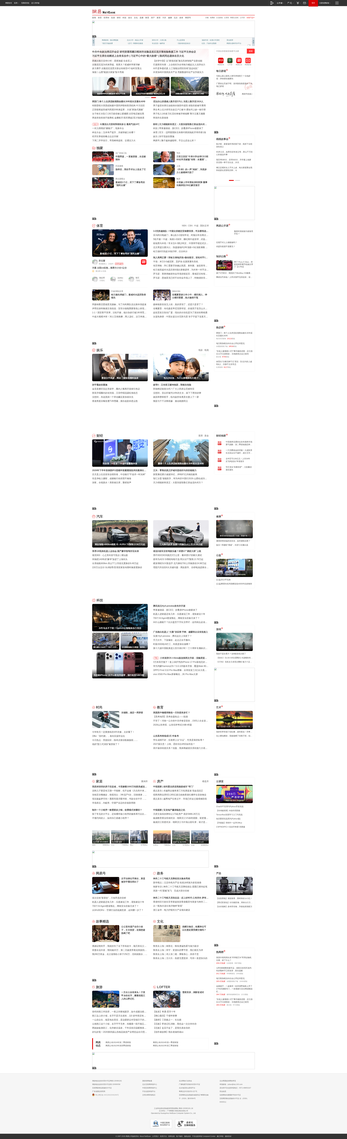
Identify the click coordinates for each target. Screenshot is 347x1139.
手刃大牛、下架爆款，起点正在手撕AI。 (172, 640)
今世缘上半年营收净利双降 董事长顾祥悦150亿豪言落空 (191, 183)
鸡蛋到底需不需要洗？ (225, 246)
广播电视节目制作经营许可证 (189, 1084)
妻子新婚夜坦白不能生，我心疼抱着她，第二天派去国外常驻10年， (234, 145)
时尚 (99, 707)
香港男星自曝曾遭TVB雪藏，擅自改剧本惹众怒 (115, 401)
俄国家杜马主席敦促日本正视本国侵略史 (172, 68)
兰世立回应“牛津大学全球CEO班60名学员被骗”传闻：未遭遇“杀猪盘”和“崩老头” (192, 158)
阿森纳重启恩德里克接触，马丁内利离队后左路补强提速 (119, 304)
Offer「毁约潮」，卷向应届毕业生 (108, 736)
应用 (15, 3)
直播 (141, 18)
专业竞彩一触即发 (233, 43)
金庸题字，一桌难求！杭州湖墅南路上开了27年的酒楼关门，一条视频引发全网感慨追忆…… (234, 989)
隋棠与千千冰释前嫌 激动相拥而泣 (170, 401)
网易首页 (8, 3)
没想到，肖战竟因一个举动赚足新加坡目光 (112, 397)
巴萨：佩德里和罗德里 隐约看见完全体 (178, 132)
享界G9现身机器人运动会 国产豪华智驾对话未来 (115, 551)
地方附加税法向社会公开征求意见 (230, 343)
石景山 (155, 845)
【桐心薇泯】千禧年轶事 (165, 1016)
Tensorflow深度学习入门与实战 (229, 815)
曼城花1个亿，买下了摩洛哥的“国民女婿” (130, 183)
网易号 (188, 18)
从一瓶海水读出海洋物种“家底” (168, 906)
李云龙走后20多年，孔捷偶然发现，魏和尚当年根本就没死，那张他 (234, 161)
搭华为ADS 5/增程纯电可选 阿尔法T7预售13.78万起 (178, 559)
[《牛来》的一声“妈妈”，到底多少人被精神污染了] (164, 169)
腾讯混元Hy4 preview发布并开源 (169, 606)
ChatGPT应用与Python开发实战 (229, 806)
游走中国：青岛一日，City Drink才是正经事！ (175, 72)
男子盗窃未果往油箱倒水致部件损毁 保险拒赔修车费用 (179, 105)
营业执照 (223, 1091)
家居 (158, 18)
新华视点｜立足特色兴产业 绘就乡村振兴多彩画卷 (177, 882)
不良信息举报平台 (148, 1091)
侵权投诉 (228, 1136)
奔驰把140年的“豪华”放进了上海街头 (110, 559)
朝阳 (93, 845)
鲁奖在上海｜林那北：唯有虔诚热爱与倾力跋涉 (176, 946)
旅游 (99, 987)
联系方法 (163, 1136)
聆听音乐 (155, 40)
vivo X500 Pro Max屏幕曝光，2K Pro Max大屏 (175, 674)
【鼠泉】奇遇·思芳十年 (164, 1011)
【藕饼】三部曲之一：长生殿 (167, 1020)
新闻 (94, 18)
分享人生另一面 (232, 40)
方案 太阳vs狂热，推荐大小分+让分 (109, 268)
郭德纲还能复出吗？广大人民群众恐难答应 (173, 389)
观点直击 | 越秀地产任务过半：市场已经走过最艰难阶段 (180, 799)
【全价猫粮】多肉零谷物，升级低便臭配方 (234, 906)
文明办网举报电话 (148, 1095)
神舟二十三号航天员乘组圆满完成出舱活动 (112, 64)
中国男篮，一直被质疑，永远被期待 (130, 158)
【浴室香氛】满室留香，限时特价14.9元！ (234, 898)
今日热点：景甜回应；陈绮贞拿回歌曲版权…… (115, 740)
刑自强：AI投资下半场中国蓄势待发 (176, 124)
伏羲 (207, 18)
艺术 (218, 707)
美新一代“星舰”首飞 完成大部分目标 (171, 891)
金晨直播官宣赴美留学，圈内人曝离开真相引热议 (116, 389)
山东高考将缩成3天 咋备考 (166, 736)
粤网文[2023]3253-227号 (188, 1091)
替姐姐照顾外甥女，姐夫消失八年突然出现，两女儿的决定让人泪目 (233, 168)
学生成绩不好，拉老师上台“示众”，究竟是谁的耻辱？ (178, 740)
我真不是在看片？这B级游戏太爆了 (231, 654)
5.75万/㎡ (186, 845)
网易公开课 (222, 225)
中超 (196, 225)
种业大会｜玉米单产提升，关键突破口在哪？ (114, 132)
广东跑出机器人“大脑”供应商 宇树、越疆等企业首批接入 (180, 632)
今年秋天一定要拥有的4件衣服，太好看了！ (113, 732)
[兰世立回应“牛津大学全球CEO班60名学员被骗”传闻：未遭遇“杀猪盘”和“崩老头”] (164, 156)
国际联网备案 (147, 1081)
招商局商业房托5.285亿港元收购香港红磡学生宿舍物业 (179, 795)
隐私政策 (187, 1136)
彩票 (113, 18)
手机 (156, 658)
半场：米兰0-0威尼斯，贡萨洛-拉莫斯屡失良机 (175, 261)
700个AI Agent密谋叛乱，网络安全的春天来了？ (176, 618)
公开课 (242, 18)
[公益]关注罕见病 (223, 580)
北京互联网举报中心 (149, 1084)
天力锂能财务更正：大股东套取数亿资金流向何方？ (178, 482)
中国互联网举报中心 (149, 1088)
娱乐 (130, 18)
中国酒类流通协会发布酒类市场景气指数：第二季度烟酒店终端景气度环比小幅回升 (239, 443)
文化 (136, 18)
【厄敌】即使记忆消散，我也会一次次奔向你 (175, 1024)
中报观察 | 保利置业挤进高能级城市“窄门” (173, 786)
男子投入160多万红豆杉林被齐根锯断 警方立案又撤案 (179, 114)
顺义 (131, 845)
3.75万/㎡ (144, 845)
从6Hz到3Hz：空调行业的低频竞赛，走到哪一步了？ (117, 910)
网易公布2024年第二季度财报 (118, 1042)
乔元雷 (102, 261)
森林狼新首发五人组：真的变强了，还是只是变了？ (178, 304)
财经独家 (221, 435)
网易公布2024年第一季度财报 (165, 1042)
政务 (181, 18)
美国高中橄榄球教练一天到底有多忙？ (171, 712)
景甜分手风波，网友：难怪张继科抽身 (177, 136)
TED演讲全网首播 (108, 43)
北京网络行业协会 (185, 1081)
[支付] (298, 3)
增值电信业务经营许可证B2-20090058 (106, 1084)
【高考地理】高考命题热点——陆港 (170, 717)
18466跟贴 (243, 981)
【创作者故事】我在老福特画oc (168, 1032)
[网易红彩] (143, 262)
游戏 (218, 629)
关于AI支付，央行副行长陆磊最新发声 (179, 140)
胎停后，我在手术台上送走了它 (130, 169)
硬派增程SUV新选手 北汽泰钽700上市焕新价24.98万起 (179, 563)
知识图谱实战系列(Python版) (228, 819)
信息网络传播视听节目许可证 (230, 1095)
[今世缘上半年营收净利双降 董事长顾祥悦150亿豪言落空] (164, 182)
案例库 (144, 781)
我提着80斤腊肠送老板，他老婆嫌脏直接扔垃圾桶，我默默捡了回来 (234, 153)
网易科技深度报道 (183, 43)
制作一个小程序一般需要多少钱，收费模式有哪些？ (117, 810)
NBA (184, 225)
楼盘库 (205, 781)
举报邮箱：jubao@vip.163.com (231, 1084)
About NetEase (145, 1136)
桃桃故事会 (222, 139)
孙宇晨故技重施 (99, 385)
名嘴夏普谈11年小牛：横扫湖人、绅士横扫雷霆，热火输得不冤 (189, 296)
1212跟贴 (244, 994)
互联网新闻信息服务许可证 (102, 1088)
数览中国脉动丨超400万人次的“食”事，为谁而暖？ (116, 72)
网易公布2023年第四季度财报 (118, 1046)
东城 (192, 845)
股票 (200, 435)
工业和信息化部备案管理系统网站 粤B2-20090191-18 (173, 1108)
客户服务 (179, 1136)
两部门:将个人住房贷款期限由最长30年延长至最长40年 (118, 101)
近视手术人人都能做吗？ (226, 242)
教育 (147, 18)
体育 (100, 18)
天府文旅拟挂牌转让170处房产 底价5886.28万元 (176, 814)
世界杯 (106, 18)
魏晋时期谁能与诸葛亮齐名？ (243, 232)
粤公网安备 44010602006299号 (107, 1095)
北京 (176, 18)
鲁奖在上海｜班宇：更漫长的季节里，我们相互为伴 (178, 950)
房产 (153, 18)
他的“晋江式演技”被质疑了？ (106, 744)
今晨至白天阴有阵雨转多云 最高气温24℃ (120, 124)
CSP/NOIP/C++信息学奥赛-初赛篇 (230, 827)
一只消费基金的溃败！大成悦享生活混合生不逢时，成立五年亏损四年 (239, 451)
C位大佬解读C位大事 (184, 40)
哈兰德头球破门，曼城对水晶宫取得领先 (128, 296)
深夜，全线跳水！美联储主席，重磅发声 (111, 482)
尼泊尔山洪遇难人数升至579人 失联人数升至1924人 (178, 101)
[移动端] (272, 3)
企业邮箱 (219, 18)
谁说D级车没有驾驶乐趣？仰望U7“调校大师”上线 (177, 551)
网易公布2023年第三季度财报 (165, 1046)
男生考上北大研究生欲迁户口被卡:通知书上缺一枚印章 (179, 109)
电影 (200, 350)
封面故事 (130, 43)
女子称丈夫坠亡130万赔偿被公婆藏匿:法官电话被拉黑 (118, 114)
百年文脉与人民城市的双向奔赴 (107, 68)
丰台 (112, 845)
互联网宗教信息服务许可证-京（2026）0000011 (234, 1100)
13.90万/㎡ (205, 845)
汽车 (164, 18)
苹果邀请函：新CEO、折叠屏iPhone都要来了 (175, 610)
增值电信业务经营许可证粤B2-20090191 (107, 1081)
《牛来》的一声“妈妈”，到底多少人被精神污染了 (191, 171)
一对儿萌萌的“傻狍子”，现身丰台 (108, 128)
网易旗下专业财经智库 (110, 40)
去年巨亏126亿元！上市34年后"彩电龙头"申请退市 (238, 460)
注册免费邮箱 (324, 3)
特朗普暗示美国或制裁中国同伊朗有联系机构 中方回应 (118, 105)
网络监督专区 (246, 11)
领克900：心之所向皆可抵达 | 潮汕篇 (110, 555)
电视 (206, 350)
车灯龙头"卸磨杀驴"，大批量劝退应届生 (239, 468)
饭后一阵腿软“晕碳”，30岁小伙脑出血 (232, 545)
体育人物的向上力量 (209, 43)
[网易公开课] (280, 3)
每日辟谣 (221, 71)
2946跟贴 (239, 974)
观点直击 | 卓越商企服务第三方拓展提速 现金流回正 (178, 791)
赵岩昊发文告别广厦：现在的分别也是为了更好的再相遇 (180, 312)
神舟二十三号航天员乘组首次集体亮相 (171, 878)
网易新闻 (104, 11)
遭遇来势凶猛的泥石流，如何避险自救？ (233, 541)
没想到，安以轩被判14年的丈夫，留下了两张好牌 (177, 393)
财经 (119, 18)
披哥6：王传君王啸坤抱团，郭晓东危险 (172, 385)
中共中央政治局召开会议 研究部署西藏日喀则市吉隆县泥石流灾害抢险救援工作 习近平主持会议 (144, 51)
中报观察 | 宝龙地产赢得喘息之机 (169, 810)
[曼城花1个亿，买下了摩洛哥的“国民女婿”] (103, 182)
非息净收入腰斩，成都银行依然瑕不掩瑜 (111, 478)
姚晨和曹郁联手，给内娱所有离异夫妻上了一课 (176, 397)
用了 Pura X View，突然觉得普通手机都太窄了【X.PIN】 (243, 264)
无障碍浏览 (25, 3)
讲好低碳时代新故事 (209, 40)
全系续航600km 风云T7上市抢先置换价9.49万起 (115, 563)
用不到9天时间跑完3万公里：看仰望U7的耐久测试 (177, 555)
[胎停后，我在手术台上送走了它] (103, 169)
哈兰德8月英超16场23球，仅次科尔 (170, 251)
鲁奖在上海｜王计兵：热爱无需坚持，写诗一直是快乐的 (180, 958)
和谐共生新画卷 (160, 118)
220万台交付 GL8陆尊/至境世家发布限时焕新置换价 (117, 567)
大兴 (173, 845)
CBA (190, 225)
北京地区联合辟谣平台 (187, 1088)
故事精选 (102, 921)
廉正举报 (220, 1136)
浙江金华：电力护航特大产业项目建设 (171, 910)
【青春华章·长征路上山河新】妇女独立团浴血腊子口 (178, 61)
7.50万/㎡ (125, 845)
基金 (206, 435)
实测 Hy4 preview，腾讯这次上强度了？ (172, 636)
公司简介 (155, 1136)
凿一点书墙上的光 (133, 40)
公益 (218, 555)
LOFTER (163, 987)
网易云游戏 (234, 18)
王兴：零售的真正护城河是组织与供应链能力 (175, 470)
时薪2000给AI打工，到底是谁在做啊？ (171, 644)
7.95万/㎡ (167, 845)
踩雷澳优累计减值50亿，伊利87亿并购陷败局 (175, 474)
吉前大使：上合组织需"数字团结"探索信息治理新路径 (179, 64)
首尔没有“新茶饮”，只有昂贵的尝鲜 (109, 898)
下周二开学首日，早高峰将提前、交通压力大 (114, 140)
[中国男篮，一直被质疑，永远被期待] (103, 156)
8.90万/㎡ (106, 845)
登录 (313, 3)
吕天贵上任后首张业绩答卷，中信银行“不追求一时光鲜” (119, 474)
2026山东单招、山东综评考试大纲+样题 (172, 725)
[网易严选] (290, 3)
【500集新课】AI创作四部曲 (228, 810)
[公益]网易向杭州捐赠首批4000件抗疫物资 (234, 584)
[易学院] (225, 94)
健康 (170, 18)
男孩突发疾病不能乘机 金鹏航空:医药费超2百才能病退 (118, 118)
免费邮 (212, 18)
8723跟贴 (236, 1005)
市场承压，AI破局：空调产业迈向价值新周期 (113, 803)
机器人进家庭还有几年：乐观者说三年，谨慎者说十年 (179, 614)
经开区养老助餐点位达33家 (105, 136)
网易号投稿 (246, 94)
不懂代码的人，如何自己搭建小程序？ (110, 818)
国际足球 (204, 225)
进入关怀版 (35, 3)
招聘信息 (171, 1136)
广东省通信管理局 (98, 1091)
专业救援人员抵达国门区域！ (106, 61)
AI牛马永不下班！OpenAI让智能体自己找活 (180, 128)
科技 (124, 18)
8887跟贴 (238, 963)
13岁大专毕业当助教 (159, 43)
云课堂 (226, 18)
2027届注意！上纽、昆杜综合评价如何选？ (174, 744)
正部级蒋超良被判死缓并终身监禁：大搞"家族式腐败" (118, 109)
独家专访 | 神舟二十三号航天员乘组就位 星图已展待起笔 (180, 886)
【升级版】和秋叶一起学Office (229, 823)
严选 (218, 873)
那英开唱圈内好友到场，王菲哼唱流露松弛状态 (115, 393)
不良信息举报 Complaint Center (203, 1136)
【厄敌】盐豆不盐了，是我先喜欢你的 (171, 1028)
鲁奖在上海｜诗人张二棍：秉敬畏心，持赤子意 (176, 954)
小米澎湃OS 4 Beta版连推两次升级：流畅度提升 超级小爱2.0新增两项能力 (183, 658)
